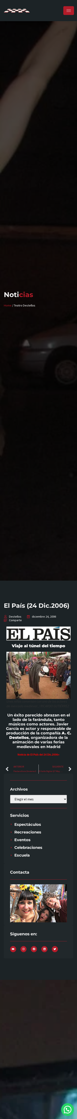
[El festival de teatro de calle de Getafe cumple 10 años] (38, 633)
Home (8, 305)
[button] (67, 1109)
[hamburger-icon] (68, 10)
